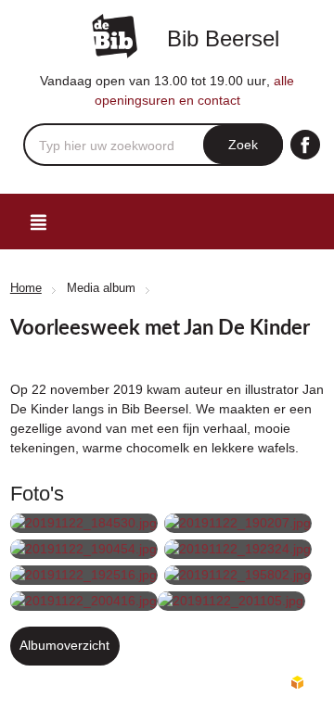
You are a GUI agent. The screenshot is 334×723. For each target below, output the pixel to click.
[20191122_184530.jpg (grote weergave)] (84, 523)
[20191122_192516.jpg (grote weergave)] (84, 575)
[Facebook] (305, 144)
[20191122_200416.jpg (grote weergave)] (84, 601)
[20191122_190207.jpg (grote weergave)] (238, 523)
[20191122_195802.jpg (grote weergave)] (238, 575)
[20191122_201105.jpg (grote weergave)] (231, 601)
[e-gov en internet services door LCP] (297, 683)
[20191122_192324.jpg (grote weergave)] (238, 549)
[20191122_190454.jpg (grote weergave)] (84, 549)
